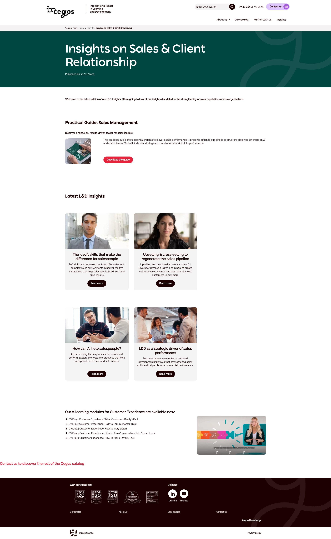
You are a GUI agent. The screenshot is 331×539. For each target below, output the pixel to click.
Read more (97, 283)
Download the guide (118, 159)
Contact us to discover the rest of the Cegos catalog (42, 464)
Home (81, 28)
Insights (90, 28)
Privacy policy (254, 533)
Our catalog (75, 512)
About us (123, 512)
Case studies (174, 512)
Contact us (221, 512)
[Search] (232, 7)
